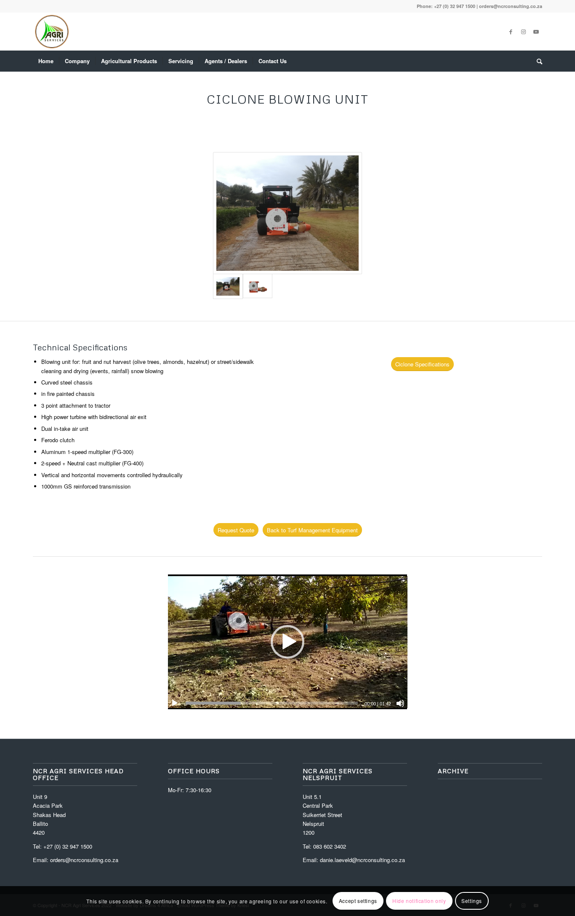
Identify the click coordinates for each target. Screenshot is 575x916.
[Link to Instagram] (523, 31)
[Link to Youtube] (536, 31)
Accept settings (358, 901)
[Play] (174, 703)
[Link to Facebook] (510, 31)
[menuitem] (46, 61)
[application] (287, 641)
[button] (287, 642)
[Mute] (400, 703)
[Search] (536, 61)
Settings (471, 901)
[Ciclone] (258, 286)
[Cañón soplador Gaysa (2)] (287, 213)
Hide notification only (419, 901)
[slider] (272, 703)
